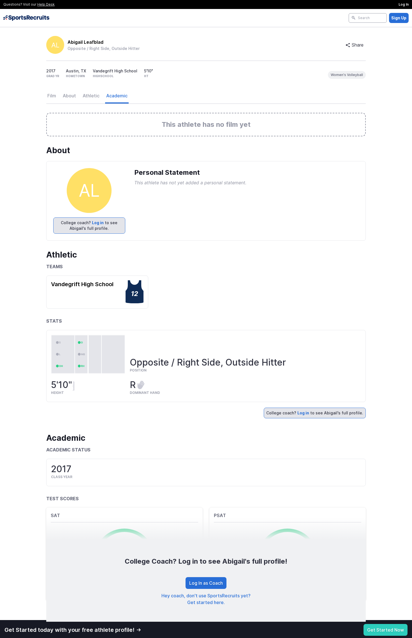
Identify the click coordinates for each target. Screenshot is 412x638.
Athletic (91, 95)
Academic (117, 95)
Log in (98, 222)
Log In (404, 4)
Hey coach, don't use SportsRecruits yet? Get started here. (206, 599)
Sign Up (398, 17)
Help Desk (46, 4)
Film (51, 95)
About (69, 95)
